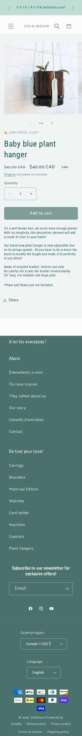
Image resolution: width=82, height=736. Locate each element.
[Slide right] (52, 123)
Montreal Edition (23, 489)
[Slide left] (30, 123)
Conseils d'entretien (26, 420)
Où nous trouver (23, 384)
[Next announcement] (73, 8)
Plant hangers (21, 548)
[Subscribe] (67, 588)
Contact (16, 432)
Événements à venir (26, 372)
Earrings (16, 466)
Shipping (9, 174)
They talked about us (27, 396)
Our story (17, 408)
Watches (16, 501)
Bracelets (17, 477)
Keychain (17, 525)
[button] (11, 26)
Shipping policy (58, 731)
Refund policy (36, 723)
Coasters (16, 537)
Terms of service (30, 731)
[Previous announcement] (9, 8)
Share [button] (14, 300)
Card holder (19, 513)
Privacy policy (61, 723)
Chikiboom (38, 717)
